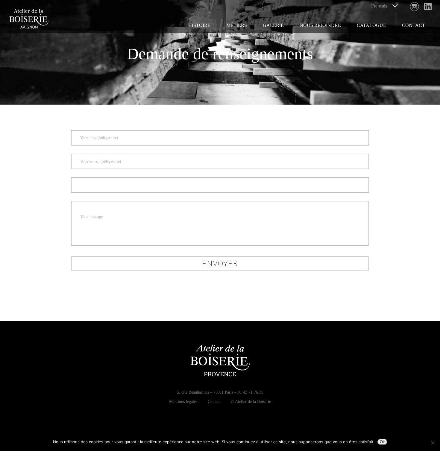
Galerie (273, 25)
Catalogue (371, 25)
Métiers (236, 25)
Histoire (199, 25)
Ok (382, 442)
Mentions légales (183, 401)
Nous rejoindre (320, 25)
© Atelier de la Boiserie (251, 401)
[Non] (433, 443)
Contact (413, 25)
